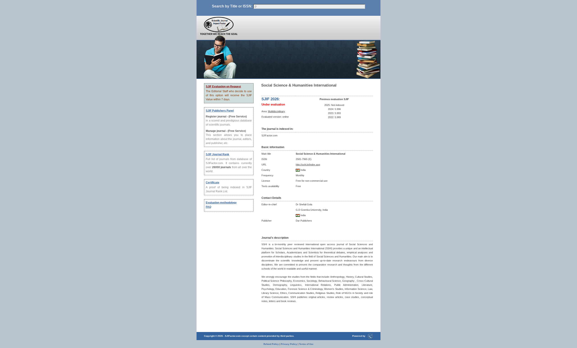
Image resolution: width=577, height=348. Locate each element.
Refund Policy (271, 344)
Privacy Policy (289, 344)
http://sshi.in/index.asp (308, 164)
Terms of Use (306, 344)
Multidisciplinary (276, 111)
